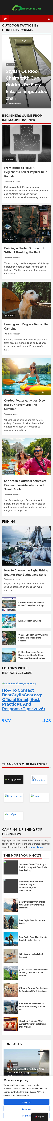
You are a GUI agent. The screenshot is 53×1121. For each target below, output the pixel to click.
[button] (47, 720)
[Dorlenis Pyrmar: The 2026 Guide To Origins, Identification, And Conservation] (11, 886)
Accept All (26, 1102)
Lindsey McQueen (13, 182)
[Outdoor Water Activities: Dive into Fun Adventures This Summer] (26, 376)
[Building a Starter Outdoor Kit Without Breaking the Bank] (26, 224)
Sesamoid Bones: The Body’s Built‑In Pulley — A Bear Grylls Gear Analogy (33, 867)
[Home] (5, 19)
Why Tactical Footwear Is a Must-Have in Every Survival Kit (32, 1007)
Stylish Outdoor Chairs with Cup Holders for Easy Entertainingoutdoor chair (27, 85)
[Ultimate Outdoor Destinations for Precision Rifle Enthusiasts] (11, 990)
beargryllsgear (36, 847)
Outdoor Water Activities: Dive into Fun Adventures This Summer (24, 405)
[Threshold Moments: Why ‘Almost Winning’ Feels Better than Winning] (11, 1024)
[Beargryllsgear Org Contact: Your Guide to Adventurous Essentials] (11, 905)
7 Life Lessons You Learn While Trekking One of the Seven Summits (33, 972)
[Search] (49, 19)
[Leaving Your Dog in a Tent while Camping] (26, 300)
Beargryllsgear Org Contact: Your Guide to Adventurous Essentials (32, 905)
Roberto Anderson (13, 258)
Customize (26, 1109)
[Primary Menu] (13, 18)
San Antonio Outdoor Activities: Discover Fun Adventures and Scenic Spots (25, 485)
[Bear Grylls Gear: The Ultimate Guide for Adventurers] (11, 939)
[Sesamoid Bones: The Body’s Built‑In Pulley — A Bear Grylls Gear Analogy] (11, 867)
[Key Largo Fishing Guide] (9, 621)
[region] (26, 1098)
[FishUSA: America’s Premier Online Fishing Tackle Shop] (9, 604)
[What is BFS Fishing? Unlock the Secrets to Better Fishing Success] (9, 638)
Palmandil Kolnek (14, 103)
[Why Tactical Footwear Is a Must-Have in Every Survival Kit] (11, 1007)
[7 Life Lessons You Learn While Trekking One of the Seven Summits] (11, 973)
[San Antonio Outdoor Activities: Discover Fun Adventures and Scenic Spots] (26, 456)
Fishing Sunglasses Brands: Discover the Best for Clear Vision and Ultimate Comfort (31, 655)
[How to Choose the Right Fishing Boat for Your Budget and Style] (26, 546)
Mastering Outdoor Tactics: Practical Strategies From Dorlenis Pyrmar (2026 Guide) (24, 723)
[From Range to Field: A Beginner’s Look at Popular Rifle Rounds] (26, 143)
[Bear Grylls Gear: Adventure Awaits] (11, 922)
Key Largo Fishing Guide (29, 621)
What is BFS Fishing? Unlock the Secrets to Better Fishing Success (33, 638)
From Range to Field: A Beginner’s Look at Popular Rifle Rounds (25, 172)
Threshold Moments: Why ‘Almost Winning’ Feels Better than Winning (32, 1024)
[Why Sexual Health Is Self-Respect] (11, 956)
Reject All (26, 1116)
